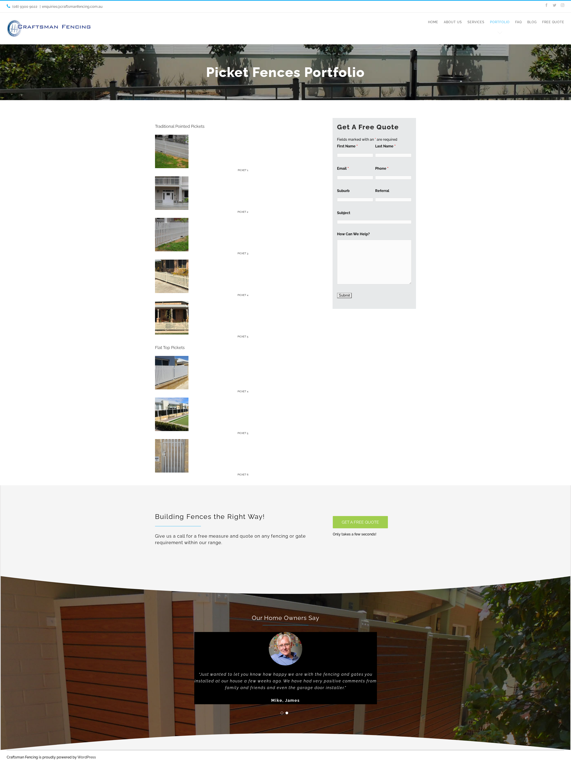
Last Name (385, 146)
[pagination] (282, 713)
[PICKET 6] (171, 442)
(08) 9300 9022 (25, 6)
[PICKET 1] (171, 138)
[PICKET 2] (171, 180)
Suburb (343, 191)
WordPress (86, 757)
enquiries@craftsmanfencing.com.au (72, 6)
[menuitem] (436, 22)
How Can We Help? (353, 234)
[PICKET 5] (171, 304)
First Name (347, 146)
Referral (382, 191)
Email (343, 168)
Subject (343, 213)
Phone (382, 168)
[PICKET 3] (171, 221)
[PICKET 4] (171, 263)
